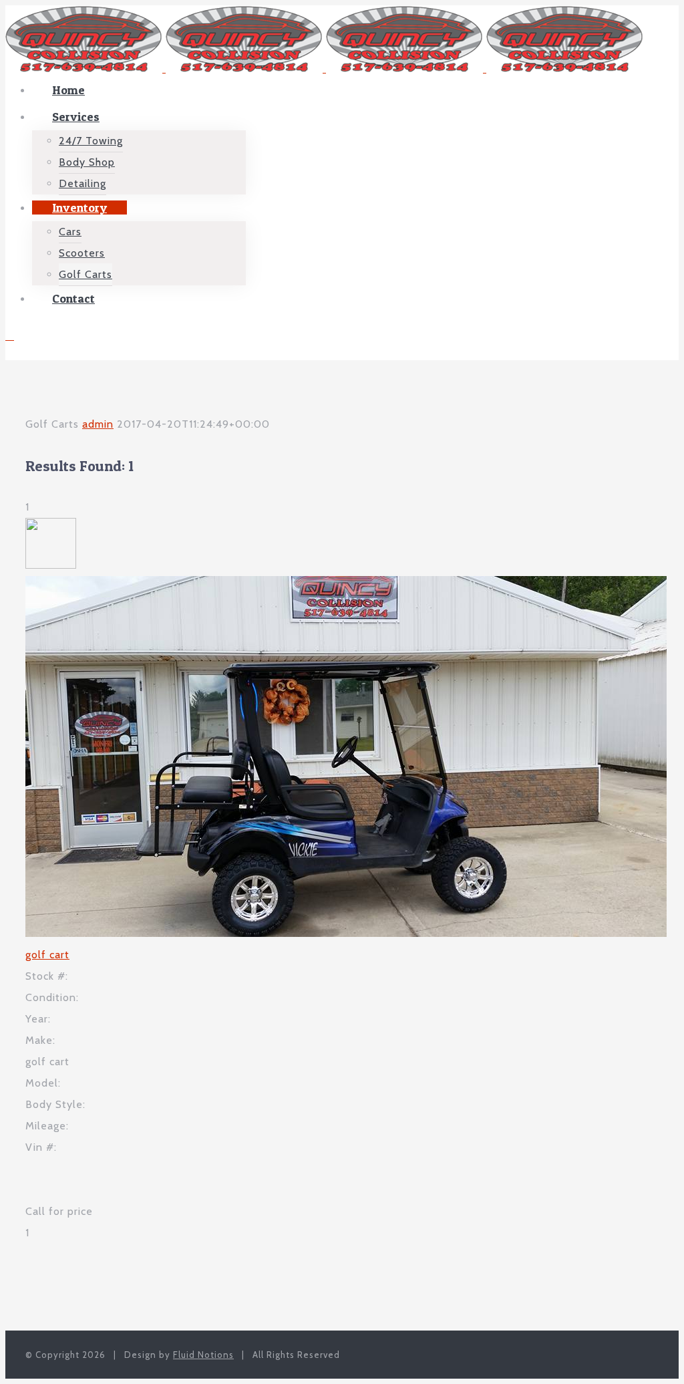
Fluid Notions (203, 1354)
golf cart (47, 954)
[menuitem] (355, 90)
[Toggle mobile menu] (9, 335)
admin (98, 424)
